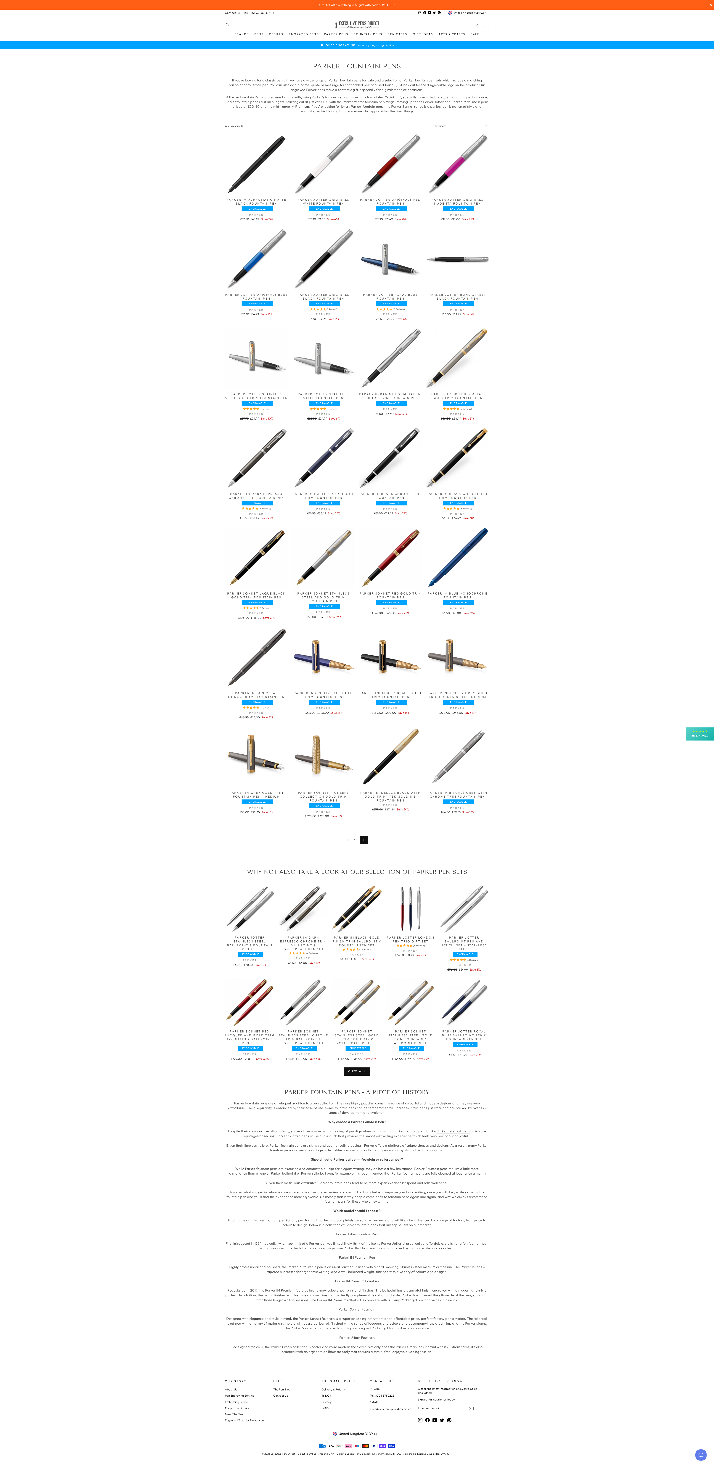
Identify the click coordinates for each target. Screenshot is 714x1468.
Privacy (326, 1402)
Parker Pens (336, 34)
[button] (323, 309)
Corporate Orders (237, 1408)
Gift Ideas (423, 34)
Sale (475, 34)
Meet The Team (235, 1414)
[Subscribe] (471, 1408)
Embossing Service (237, 1402)
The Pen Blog (282, 1389)
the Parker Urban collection (286, 1347)
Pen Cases (397, 34)
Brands (242, 34)
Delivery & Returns (333, 1389)
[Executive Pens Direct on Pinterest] (449, 1420)
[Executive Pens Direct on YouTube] (434, 1420)
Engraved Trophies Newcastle (244, 1420)
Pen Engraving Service (239, 1395)
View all (357, 1071)
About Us (231, 1389)
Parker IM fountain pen (305, 1267)
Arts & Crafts (452, 34)
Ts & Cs (326, 1395)
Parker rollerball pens (453, 1131)
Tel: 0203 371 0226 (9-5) (259, 13)
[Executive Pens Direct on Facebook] (427, 1420)
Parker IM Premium (280, 1290)
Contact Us (232, 13)
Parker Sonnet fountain (317, 1318)
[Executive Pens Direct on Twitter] (442, 1420)
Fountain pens (368, 34)
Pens (258, 34)
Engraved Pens (304, 34)
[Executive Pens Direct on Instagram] (420, 1420)
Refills (276, 34)
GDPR (325, 1408)
